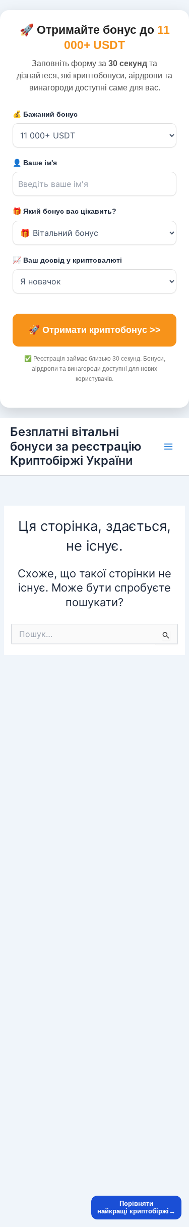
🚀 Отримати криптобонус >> (95, 330)
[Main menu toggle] (168, 446)
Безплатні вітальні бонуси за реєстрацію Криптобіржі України (76, 446)
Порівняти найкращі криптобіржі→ (136, 1207)
